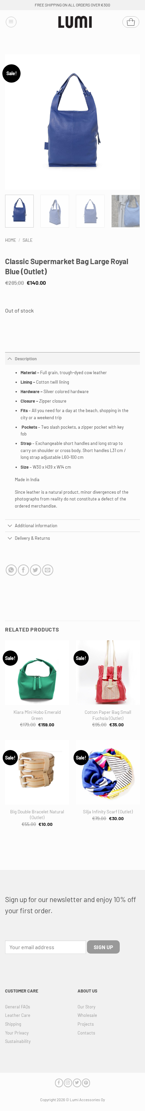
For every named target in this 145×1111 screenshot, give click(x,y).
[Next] (129, 121)
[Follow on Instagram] (68, 1082)
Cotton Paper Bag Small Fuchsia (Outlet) (108, 715)
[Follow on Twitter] (77, 1082)
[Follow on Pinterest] (86, 1082)
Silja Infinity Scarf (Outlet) (108, 811)
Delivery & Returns (32, 538)
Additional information (36, 525)
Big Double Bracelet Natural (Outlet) (37, 814)
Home (10, 240)
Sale (28, 240)
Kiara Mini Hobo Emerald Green (37, 715)
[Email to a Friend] (47, 570)
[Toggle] (10, 358)
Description (26, 358)
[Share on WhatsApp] (11, 570)
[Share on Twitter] (35, 570)
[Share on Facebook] (23, 570)
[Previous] (16, 121)
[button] (11, 22)
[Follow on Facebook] (59, 1082)
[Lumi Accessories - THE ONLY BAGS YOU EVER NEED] (75, 22)
